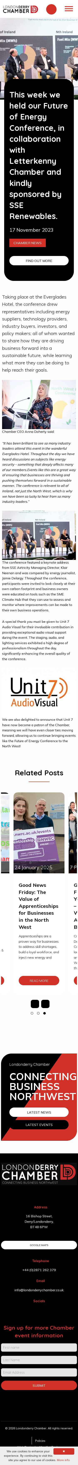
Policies (40, 1441)
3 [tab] (45, 1014)
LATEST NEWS (39, 1112)
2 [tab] (39, 1014)
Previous (35, 1004)
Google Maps (39, 1245)
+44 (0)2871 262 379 (39, 1270)
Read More (39, 981)
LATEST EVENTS (39, 1125)
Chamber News (28, 243)
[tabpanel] (39, 893)
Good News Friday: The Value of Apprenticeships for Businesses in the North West (38, 906)
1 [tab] (33, 1014)
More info (63, 1460)
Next (45, 1004)
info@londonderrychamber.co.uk (39, 1290)
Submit (39, 1385)
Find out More (39, 261)
